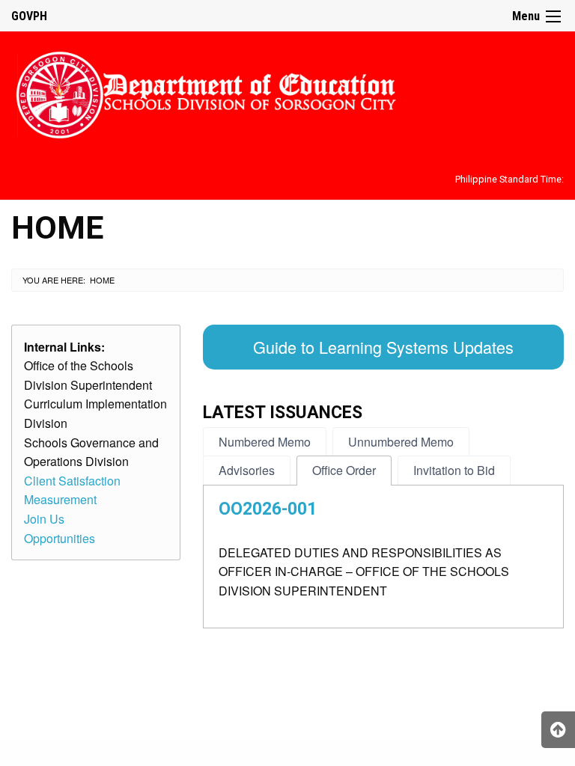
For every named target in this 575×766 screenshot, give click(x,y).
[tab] (264, 441)
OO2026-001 (268, 509)
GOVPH (29, 16)
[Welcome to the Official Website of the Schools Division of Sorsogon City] (206, 92)
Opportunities (59, 538)
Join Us (44, 518)
